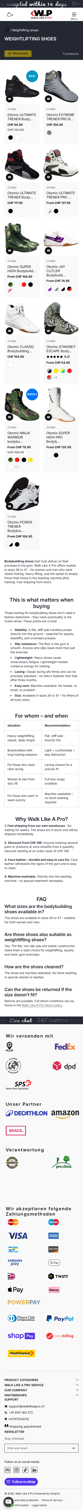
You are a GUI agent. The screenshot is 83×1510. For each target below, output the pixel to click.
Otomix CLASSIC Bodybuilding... (20, 349)
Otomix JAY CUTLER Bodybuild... (56, 270)
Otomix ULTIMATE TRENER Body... (21, 117)
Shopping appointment (25, 1426)
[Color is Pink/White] (10, 291)
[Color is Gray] (49, 132)
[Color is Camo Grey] (49, 371)
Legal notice (39, 1505)
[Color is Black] (10, 137)
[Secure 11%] (73, 1448)
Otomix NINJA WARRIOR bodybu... (18, 437)
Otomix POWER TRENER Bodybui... (19, 526)
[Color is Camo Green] (10, 284)
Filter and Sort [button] (20, 53)
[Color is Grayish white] (49, 211)
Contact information (16, 1505)
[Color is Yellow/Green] (62, 371)
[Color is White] (17, 137)
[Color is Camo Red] (49, 377)
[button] (8, 14)
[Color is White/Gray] (56, 289)
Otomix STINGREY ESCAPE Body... (61, 349)
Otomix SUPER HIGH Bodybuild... (21, 268)
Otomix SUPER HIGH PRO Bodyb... (58, 437)
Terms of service (52, 1500)
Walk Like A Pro (24, 1493)
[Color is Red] (24, 284)
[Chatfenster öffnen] (8, 1502)
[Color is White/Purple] (49, 289)
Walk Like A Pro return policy (42, 1005)
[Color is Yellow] (56, 371)
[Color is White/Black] (62, 289)
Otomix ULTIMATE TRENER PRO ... (60, 195)
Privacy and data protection (21, 1500)
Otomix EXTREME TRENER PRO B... (60, 117)
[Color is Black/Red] (69, 289)
